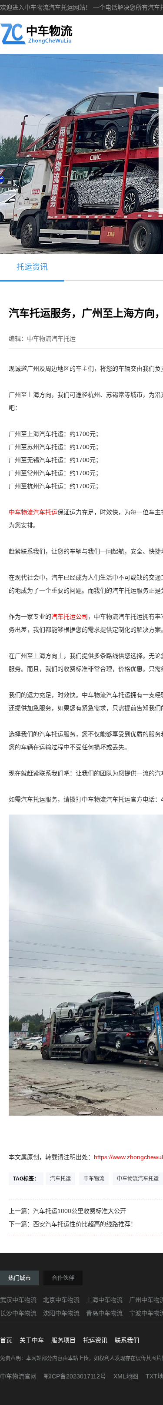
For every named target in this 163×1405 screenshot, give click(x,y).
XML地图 (125, 1376)
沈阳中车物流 (61, 1313)
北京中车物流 (61, 1299)
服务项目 (63, 1340)
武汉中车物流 (18, 1299)
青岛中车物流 (104, 1313)
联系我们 (127, 1340)
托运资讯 (32, 267)
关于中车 (32, 1340)
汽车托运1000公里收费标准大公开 (79, 1210)
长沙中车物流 (18, 1313)
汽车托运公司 (69, 616)
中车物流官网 (18, 1376)
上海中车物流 (104, 1299)
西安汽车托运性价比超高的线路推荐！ (84, 1224)
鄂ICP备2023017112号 (75, 1376)
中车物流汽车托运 (33, 512)
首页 (6, 1340)
